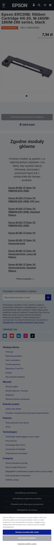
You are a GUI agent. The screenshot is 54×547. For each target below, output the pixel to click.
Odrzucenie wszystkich (27, 538)
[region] (27, 530)
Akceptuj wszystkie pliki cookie (27, 532)
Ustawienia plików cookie (27, 544)
